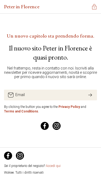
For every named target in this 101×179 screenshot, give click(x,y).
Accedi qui (53, 166)
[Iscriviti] (90, 95)
